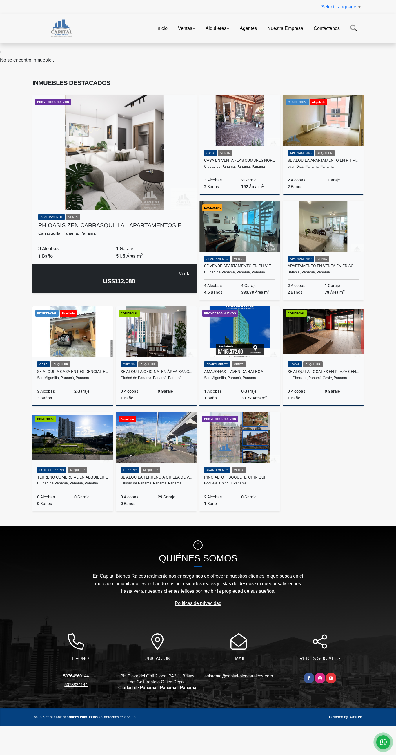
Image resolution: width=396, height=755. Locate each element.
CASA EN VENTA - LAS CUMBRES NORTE (239, 160)
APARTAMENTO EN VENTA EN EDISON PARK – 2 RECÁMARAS (323, 266)
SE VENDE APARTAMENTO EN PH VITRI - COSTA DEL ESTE (239, 266)
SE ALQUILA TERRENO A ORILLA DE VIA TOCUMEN (156, 477)
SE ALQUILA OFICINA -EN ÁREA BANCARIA (156, 371)
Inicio (162, 28)
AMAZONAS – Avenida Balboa (233, 371)
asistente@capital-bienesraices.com (238, 675)
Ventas (185, 28)
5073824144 (76, 684)
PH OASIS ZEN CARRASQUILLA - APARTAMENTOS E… (112, 225)
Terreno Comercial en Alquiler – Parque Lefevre (72, 477)
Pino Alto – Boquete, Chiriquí (234, 477)
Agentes (248, 28)
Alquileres (216, 28)
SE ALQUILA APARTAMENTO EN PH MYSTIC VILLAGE (323, 160)
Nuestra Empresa (285, 28)
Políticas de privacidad (198, 603)
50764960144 (76, 675)
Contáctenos (327, 28)
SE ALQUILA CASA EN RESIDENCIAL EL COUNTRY (72, 371)
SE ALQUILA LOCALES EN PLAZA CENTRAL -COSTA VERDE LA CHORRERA (323, 371)
